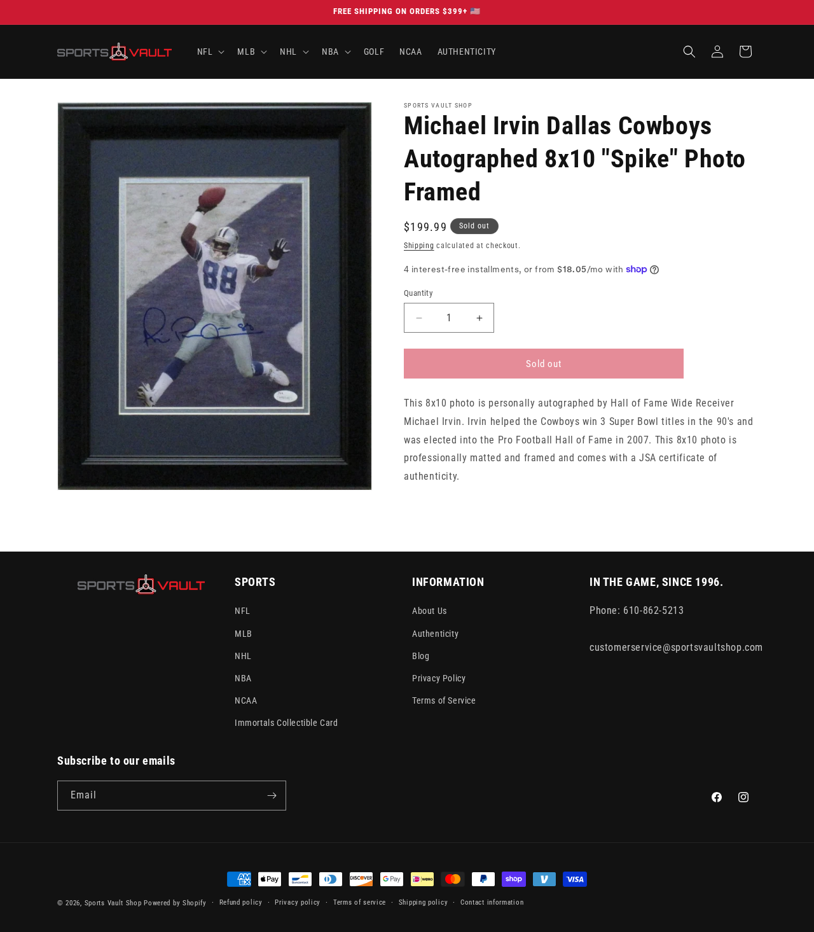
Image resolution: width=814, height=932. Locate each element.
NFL (243, 611)
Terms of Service (444, 700)
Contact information (491, 902)
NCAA (246, 700)
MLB (243, 633)
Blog (420, 655)
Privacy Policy (439, 677)
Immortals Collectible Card (286, 723)
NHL (243, 655)
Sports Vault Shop (113, 903)
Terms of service (359, 902)
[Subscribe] (272, 795)
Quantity (418, 293)
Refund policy (241, 902)
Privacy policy (298, 902)
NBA (243, 677)
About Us (429, 611)
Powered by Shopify (175, 903)
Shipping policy (423, 902)
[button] (210, 51)
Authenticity (435, 633)
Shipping (419, 245)
